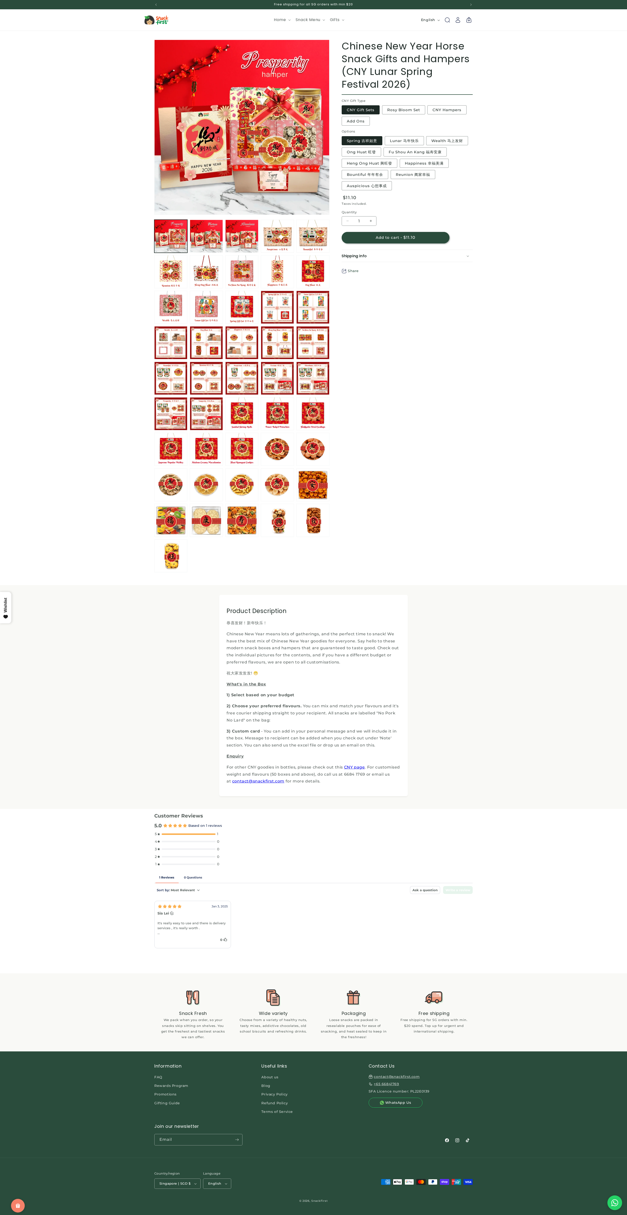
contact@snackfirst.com (258, 781)
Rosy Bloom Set (403, 110)
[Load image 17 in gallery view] (206, 342)
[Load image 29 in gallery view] (277, 413)
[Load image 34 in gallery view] (277, 449)
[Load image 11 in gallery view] (170, 307)
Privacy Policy (274, 1094)
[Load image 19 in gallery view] (277, 342)
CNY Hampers (447, 110)
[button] (281, 19)
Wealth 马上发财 (447, 140)
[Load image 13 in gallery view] (241, 307)
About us (269, 1077)
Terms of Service (277, 1111)
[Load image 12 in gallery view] (206, 307)
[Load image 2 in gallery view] (206, 236)
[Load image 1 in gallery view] (170, 236)
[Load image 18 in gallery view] (241, 342)
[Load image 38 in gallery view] (241, 484)
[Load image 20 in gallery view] (312, 342)
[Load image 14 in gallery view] (277, 307)
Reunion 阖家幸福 (413, 174)
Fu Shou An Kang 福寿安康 (415, 152)
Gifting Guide (167, 1103)
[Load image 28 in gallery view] (241, 413)
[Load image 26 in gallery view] (170, 413)
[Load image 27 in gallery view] (206, 413)
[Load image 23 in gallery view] (241, 378)
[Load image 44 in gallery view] (277, 520)
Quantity (349, 212)
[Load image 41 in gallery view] (170, 520)
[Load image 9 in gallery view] (277, 271)
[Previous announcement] (156, 4)
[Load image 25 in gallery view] (312, 378)
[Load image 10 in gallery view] (312, 271)
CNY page (354, 767)
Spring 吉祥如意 (362, 140)
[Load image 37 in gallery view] (206, 484)
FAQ (158, 1077)
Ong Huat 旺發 (361, 152)
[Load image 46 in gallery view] (170, 555)
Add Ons (356, 121)
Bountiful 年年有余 (365, 174)
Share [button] (353, 271)
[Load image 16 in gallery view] (170, 342)
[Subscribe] (236, 1139)
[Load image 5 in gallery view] (312, 236)
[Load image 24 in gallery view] (277, 378)
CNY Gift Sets (360, 110)
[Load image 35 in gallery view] (312, 449)
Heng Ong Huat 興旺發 (369, 163)
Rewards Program (171, 1085)
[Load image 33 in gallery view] (241, 449)
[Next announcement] (471, 4)
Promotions (165, 1094)
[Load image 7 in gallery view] (206, 271)
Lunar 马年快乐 (404, 140)
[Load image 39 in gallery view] (277, 484)
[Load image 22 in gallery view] (206, 378)
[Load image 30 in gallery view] (312, 413)
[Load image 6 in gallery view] (170, 271)
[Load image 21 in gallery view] (170, 378)
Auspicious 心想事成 (367, 185)
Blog (265, 1085)
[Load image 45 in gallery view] (312, 520)
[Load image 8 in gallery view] (241, 271)
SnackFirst (319, 1201)
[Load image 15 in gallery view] (312, 307)
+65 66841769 (386, 1084)
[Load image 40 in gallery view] (312, 484)
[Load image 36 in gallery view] (170, 484)
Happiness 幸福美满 (424, 163)
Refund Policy (274, 1103)
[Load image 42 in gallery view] (206, 520)
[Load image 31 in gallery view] (170, 449)
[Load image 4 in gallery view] (277, 236)
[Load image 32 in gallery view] (206, 449)
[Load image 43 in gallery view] (241, 520)
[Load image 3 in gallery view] (241, 236)
